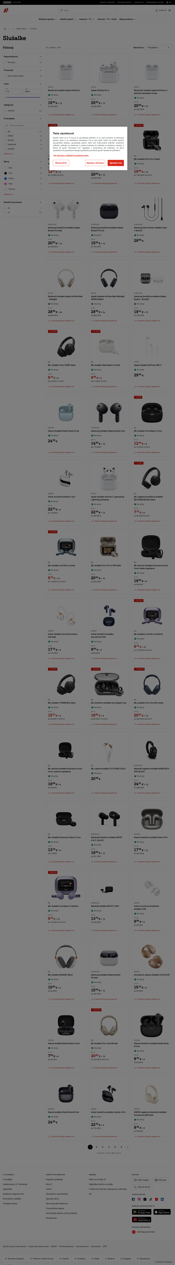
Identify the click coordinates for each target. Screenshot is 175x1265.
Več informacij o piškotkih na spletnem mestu (71, 156)
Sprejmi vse (116, 163)
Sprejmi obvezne (95, 163)
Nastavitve (61, 163)
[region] (88, 148)
